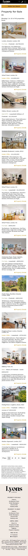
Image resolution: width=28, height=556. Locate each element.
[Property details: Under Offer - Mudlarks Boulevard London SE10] (14, 148)
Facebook (14, 535)
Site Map (8, 549)
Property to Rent (14, 526)
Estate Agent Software (14, 548)
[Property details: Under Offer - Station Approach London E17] (14, 439)
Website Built (22, 547)
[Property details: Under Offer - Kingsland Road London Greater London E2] (14, 328)
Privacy (13, 549)
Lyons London (13, 547)
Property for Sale (14, 525)
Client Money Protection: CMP (14, 544)
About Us (14, 523)
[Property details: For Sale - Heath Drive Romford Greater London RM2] (14, 291)
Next (23, 458)
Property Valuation (14, 530)
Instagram (15, 536)
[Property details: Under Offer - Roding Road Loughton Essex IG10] (14, 402)
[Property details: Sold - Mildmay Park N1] (14, 364)
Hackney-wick (14, 518)
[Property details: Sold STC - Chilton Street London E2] (14, 108)
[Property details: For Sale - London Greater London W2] (14, 38)
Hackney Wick (14, 506)
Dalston (14, 500)
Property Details (20, 54)
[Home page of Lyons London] (6, 1)
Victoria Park (14, 505)
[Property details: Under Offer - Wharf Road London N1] (14, 72)
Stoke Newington (14, 503)
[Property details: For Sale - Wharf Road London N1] (14, 184)
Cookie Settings (21, 549)
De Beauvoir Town (14, 501)
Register (14, 528)
